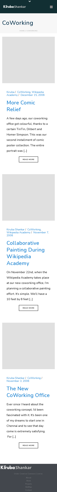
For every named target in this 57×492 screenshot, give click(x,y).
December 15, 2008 (33, 95)
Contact (28, 490)
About (28, 478)
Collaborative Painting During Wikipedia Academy (26, 253)
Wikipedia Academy (18, 232)
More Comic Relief (21, 106)
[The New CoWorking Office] (28, 345)
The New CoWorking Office (28, 392)
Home (22, 31)
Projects (28, 484)
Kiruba (10, 92)
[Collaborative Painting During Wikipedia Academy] (28, 197)
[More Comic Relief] (28, 60)
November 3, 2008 (18, 381)
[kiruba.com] (16, 467)
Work (28, 481)
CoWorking (32, 31)
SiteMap (28, 487)
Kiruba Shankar (16, 229)
